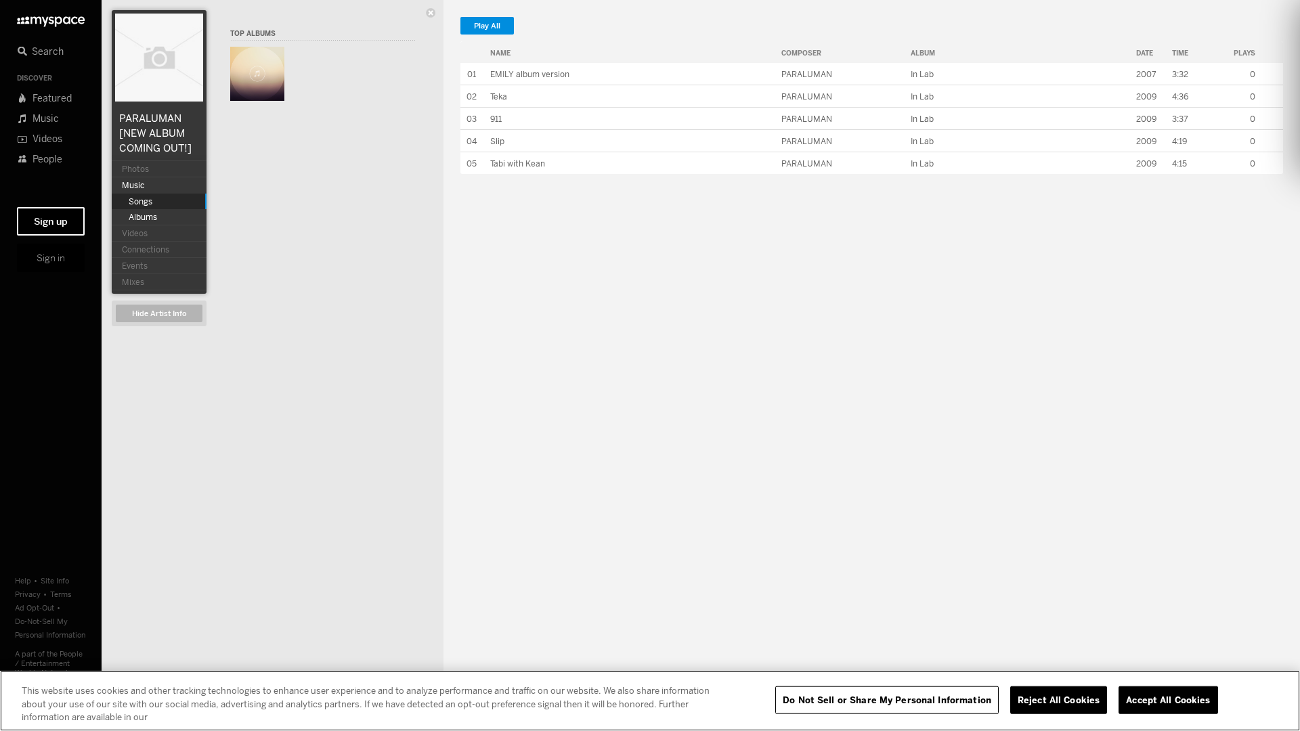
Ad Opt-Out (34, 607)
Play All (487, 26)
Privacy (28, 594)
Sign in (51, 258)
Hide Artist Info (159, 313)
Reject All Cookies (1059, 699)
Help (23, 580)
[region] (650, 701)
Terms (61, 594)
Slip (497, 141)
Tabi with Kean (517, 163)
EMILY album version (529, 74)
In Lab (922, 74)
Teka (498, 96)
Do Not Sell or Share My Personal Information (887, 699)
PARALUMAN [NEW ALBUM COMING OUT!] (155, 132)
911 (496, 119)
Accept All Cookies (1168, 699)
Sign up (51, 221)
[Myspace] (51, 18)
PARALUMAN (806, 74)
